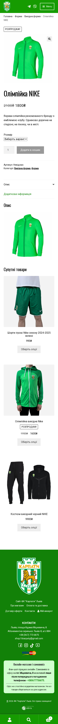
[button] (49, 38)
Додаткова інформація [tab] (17, 194)
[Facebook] (20, 645)
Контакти (30, 611)
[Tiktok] (32, 645)
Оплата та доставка (37, 605)
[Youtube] (38, 645)
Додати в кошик (30, 150)
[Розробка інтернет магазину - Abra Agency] (29, 708)
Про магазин (17, 605)
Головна (8, 16)
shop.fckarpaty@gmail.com (29, 638)
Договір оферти (13, 611)
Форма (18, 16)
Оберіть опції (29, 349)
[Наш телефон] (35, 6)
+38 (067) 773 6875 (29, 635)
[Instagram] (26, 645)
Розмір (8, 134)
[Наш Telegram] (29, 6)
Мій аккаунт (46, 611)
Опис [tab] (7, 184)
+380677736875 (35, 680)
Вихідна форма (32, 16)
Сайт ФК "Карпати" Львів (29, 601)
